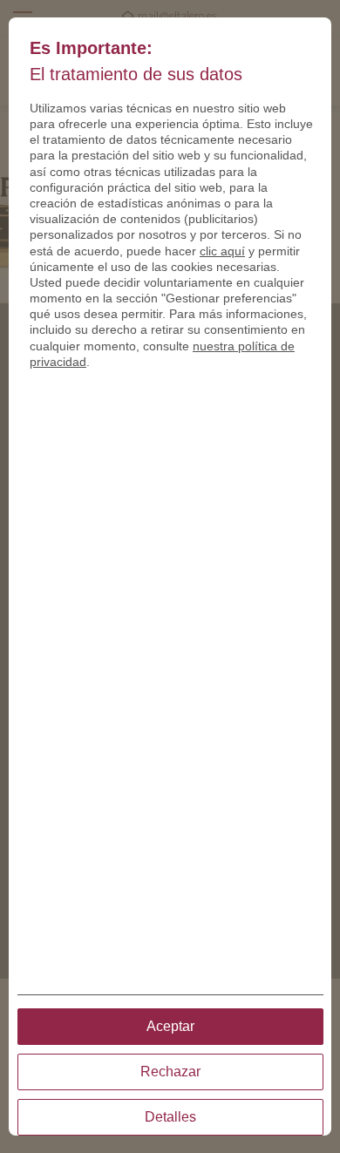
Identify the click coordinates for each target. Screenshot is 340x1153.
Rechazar (170, 1071)
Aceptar (170, 1026)
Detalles (170, 1116)
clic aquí (222, 251)
